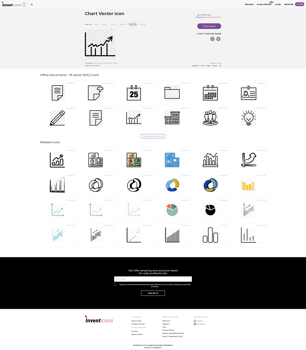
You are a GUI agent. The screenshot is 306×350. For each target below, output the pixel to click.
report (214, 66)
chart (202, 66)
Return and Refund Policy (173, 333)
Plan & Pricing (265, 4)
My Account (136, 321)
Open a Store (137, 334)
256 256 (133, 24)
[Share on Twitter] (218, 39)
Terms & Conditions (153, 348)
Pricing (134, 331)
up (220, 66)
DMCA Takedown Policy (173, 336)
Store (299, 4)
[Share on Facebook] (212, 39)
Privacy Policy (168, 330)
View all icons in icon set (153, 136)
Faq (164, 327)
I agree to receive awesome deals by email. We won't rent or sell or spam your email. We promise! (154, 285)
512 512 (142, 24)
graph (208, 66)
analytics (195, 66)
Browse (249, 4)
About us (166, 321)
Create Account (138, 324)
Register (288, 4)
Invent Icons (205, 15)
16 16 (97, 24)
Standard (96, 65)
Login (278, 4)
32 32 (105, 24)
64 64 (113, 24)
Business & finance (213, 17)
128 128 (123, 24)
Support (166, 324)
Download (70, 83)
